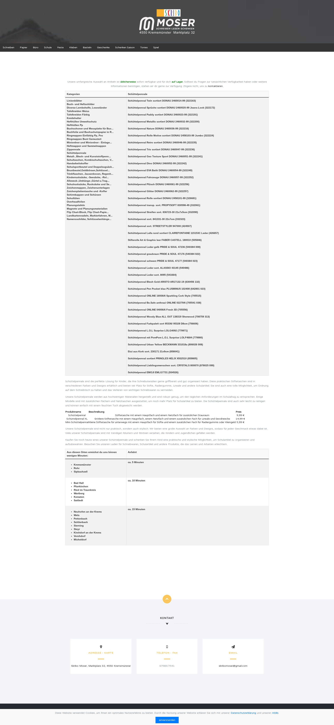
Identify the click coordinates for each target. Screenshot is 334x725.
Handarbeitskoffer (77, 163)
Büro (35, 47)
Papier (23, 47)
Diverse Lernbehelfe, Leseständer (87, 107)
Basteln (87, 47)
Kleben (73, 47)
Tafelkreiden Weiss (78, 111)
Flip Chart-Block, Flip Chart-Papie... (88, 212)
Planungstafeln (76, 205)
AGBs (275, 712)
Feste (60, 47)
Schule (48, 47)
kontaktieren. (215, 86)
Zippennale (73, 149)
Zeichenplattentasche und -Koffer (87, 191)
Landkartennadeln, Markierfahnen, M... (90, 215)
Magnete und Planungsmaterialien (87, 208)
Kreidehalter (74, 118)
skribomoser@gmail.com (233, 665)
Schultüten (73, 198)
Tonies (144, 47)
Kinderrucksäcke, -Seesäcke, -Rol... (88, 177)
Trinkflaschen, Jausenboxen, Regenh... (90, 173)
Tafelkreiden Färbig (78, 114)
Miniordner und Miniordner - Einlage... (89, 142)
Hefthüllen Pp (75, 125)
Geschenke (103, 47)
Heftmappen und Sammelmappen (86, 146)
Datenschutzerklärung (243, 712)
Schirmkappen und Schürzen (84, 194)
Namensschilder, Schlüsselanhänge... (89, 219)
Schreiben (8, 47)
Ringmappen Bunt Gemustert (84, 139)
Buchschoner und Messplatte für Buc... (90, 128)
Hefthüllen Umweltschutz (82, 121)
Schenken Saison (125, 47)
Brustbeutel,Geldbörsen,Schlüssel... (88, 170)
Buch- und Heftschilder (80, 104)
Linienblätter (74, 100)
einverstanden (167, 720)
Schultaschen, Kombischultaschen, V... (90, 159)
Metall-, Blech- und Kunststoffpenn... (89, 156)
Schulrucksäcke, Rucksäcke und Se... (89, 184)
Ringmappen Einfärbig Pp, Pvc (85, 135)
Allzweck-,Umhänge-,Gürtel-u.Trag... (88, 180)
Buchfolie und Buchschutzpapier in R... (90, 132)
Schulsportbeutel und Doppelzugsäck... (90, 166)
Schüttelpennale (76, 153)
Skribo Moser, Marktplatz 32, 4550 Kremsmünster (101, 665)
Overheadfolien (76, 201)
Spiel (156, 47)
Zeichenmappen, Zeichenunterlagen (88, 187)
